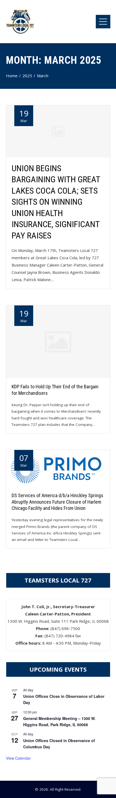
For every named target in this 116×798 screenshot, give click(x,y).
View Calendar (18, 758)
